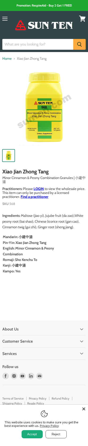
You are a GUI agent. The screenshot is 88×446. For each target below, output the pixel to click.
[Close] (83, 409)
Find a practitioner (34, 197)
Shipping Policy (12, 403)
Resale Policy (35, 403)
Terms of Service (13, 398)
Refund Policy (60, 398)
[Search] (79, 44)
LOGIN (39, 189)
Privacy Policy (37, 398)
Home (7, 59)
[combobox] (37, 44)
